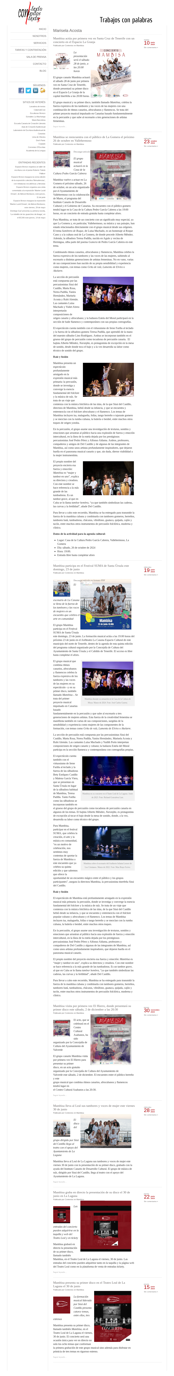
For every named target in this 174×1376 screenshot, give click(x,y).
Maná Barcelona (38, 120)
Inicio (42, 29)
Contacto (39, 63)
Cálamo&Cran (39, 110)
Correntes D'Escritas (36, 147)
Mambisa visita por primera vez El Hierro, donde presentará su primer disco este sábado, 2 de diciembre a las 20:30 (92, 1007)
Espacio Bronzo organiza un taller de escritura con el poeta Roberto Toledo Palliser (29, 170)
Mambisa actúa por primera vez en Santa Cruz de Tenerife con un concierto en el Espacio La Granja (93, 40)
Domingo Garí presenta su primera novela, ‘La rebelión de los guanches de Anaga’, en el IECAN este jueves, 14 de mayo (27, 214)
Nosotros (39, 36)
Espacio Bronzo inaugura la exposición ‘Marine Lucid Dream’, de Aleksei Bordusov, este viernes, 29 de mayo (27, 204)
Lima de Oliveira (38, 137)
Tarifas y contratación (30, 50)
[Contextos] (87, 24)
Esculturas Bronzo (37, 113)
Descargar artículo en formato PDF (89, 151)
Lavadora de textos (37, 106)
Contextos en (70, 45)
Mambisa (80, 45)
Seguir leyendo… (60, 126)
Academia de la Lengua (35, 151)
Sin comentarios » (151, 47)
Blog (43, 70)
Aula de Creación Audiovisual (33, 127)
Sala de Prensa (36, 57)
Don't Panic (40, 140)
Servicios (39, 43)
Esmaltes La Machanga (35, 117)
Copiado (42, 144)
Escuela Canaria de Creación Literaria (29, 123)
